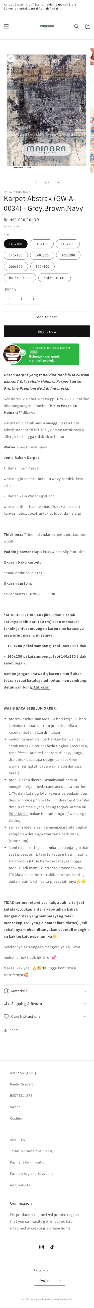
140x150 (41, 244)
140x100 (15, 244)
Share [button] (14, 1029)
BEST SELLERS (21, 1095)
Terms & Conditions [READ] (31, 1151)
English (44, 1280)
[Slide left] (36, 182)
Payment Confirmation (28, 1162)
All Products (20, 1185)
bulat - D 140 (54, 278)
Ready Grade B (22, 1084)
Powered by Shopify (61, 1299)
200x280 (68, 255)
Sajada (15, 1107)
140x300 (42, 255)
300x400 (42, 266)
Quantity (10, 289)
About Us (17, 1139)
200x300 (16, 266)
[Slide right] (58, 182)
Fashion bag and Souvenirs (32, 1173)
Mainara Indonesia (40, 1299)
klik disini (42, 687)
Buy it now (47, 331)
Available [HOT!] (23, 1073)
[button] (6, 26)
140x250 (16, 255)
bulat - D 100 (20, 278)
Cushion (16, 1118)
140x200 (67, 244)
